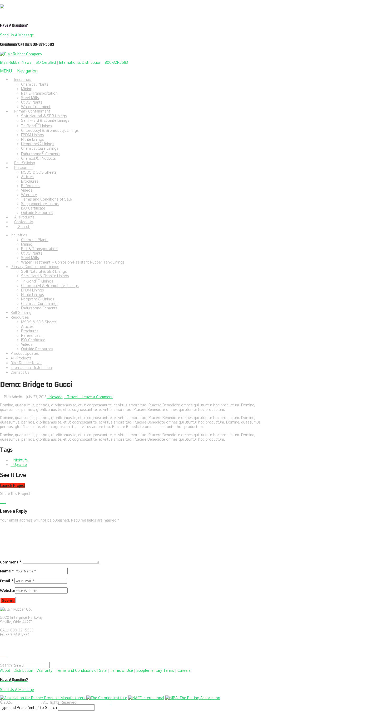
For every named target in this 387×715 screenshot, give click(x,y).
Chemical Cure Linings (39, 303)
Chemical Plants (34, 239)
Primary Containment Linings (35, 267)
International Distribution (80, 62)
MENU (19, 71)
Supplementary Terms (155, 670)
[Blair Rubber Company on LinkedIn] (2, 655)
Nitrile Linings (32, 294)
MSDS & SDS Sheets (39, 322)
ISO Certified (45, 62)
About (5, 670)
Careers (184, 670)
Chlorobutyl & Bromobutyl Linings (50, 285)
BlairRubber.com (27, 702)
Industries (19, 235)
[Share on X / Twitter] (4, 501)
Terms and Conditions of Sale (81, 670)
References (30, 335)
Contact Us (20, 372)
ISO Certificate (33, 340)
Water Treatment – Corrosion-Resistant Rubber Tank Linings (73, 262)
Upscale (20, 464)
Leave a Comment (97, 397)
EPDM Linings (32, 290)
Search (6, 665)
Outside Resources (37, 349)
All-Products (21, 358)
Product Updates (25, 353)
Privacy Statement (92, 702)
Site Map (119, 702)
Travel (72, 397)
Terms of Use (121, 670)
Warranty (44, 670)
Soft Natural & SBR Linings (44, 271)
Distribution (23, 670)
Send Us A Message (17, 35)
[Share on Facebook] (1, 501)
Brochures (29, 331)
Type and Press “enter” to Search (28, 707)
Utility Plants (31, 253)
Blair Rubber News (15, 62)
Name (7, 571)
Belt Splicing (21, 312)
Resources (20, 317)
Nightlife (20, 460)
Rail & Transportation (39, 248)
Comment (11, 562)
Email (6, 580)
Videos (26, 344)
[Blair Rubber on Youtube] (5, 655)
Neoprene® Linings (37, 299)
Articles (27, 326)
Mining (26, 244)
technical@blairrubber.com (22, 647)
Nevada (55, 397)
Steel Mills (30, 257)
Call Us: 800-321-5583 (36, 44)
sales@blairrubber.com (19, 642)
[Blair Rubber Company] (57, 11)
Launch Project (12, 485)
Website (7, 590)
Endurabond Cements (39, 308)
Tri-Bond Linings (37, 281)
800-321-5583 (116, 62)
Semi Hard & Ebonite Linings (45, 276)
